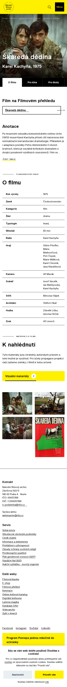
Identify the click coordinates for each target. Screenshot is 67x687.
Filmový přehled (11, 586)
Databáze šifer (10, 605)
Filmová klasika (10, 579)
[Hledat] (49, 7)
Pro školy (53, 82)
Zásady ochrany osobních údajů (19, 549)
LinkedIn (45, 628)
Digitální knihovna (12, 598)
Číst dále (9, 159)
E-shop (6, 583)
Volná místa (8, 530)
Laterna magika (10, 602)
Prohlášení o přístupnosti (15, 545)
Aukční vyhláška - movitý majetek (20, 564)
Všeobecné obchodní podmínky (19, 534)
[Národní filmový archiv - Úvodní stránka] (9, 7)
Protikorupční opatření (14, 553)
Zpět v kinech (9, 613)
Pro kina (32, 82)
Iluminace (7, 590)
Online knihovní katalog (14, 594)
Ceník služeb (9, 537)
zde (47, 681)
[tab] (20, 376)
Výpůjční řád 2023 (12, 560)
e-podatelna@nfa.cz (13, 504)
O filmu (12, 82)
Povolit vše (49, 674)
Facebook (7, 628)
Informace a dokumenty (15, 541)
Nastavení (18, 674)
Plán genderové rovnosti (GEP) (18, 556)
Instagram (21, 628)
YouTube (33, 628)
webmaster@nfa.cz (12, 515)
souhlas (8, 662)
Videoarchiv (8, 609)
